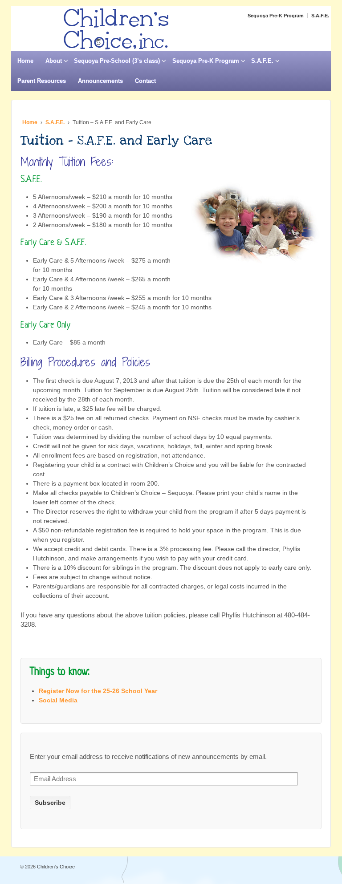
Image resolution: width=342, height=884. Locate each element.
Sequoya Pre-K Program (276, 15)
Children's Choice (55, 866)
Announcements (100, 80)
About (53, 60)
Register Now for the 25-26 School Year (98, 690)
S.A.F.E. (320, 15)
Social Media (58, 700)
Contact (145, 80)
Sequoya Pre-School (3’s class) (117, 60)
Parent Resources (41, 80)
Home (25, 60)
